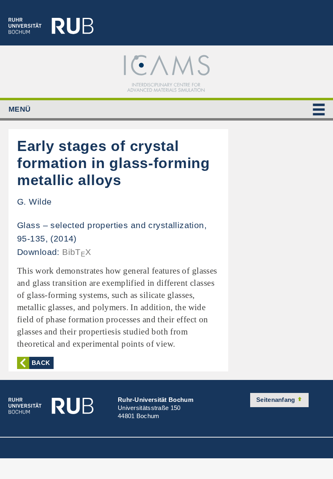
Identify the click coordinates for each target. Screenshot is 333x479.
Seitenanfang (276, 399)
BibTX (76, 252)
